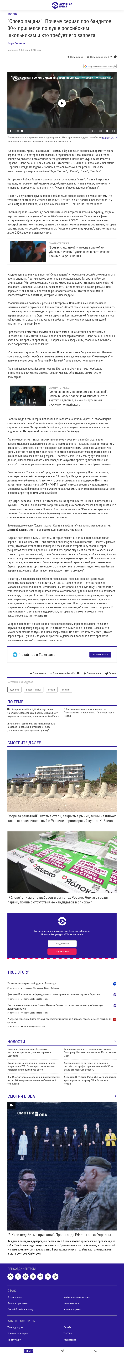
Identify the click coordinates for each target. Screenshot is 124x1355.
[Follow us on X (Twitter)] (18, 1276)
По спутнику (14, 1339)
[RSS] (48, 1276)
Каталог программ (17, 1303)
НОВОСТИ (16, 1041)
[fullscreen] (113, 131)
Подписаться (100, 654)
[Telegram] (62, 1351)
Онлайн (67, 1327)
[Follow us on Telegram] (40, 1276)
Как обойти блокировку (20, 1309)
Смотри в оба (21, 1096)
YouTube (67, 1333)
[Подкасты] (55, 1276)
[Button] (75, 57)
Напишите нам (71, 1303)
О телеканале (14, 1297)
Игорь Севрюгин (16, 43)
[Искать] (95, 1351)
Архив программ (72, 1309)
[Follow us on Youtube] (25, 1276)
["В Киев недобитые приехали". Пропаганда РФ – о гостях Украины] (62, 1166)
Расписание (69, 1339)
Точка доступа (15, 1327)
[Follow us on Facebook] (10, 1276)
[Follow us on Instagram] (33, 1276)
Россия (12, 14)
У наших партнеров (17, 1333)
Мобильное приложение (76, 1297)
